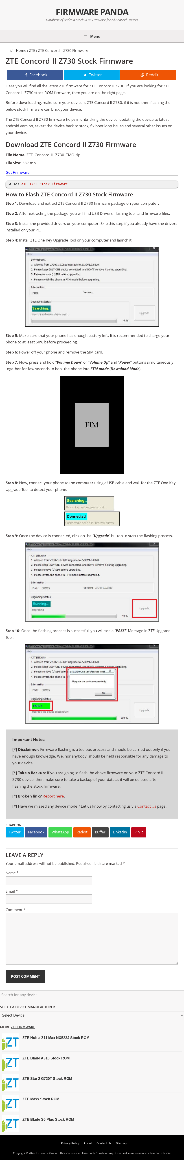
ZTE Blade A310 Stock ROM (46, 1058)
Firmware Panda (92, 12)
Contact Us (146, 806)
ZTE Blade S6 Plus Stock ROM (48, 1119)
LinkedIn (120, 832)
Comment (15, 909)
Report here (53, 796)
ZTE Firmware (23, 1027)
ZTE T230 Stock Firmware (44, 184)
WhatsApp (60, 832)
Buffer (100, 832)
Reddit (82, 832)
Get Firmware (18, 172)
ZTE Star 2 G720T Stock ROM (47, 1079)
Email (12, 891)
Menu (95, 36)
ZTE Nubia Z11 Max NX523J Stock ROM (55, 1038)
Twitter (15, 832)
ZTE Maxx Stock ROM (40, 1099)
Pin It (138, 832)
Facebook (36, 832)
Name (12, 872)
